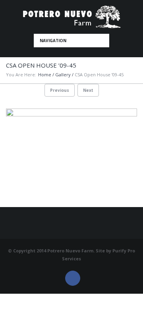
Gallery (63, 75)
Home (44, 75)
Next (88, 90)
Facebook (72, 278)
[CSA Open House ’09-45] (71, 157)
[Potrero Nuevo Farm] (71, 17)
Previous (59, 90)
